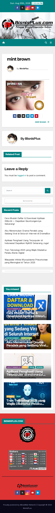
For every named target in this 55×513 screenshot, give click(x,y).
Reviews (40, 367)
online (31, 367)
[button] (46, 42)
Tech (18, 396)
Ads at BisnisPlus (14, 309)
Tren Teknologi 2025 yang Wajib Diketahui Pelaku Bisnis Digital (25, 404)
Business (10, 396)
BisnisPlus (24, 68)
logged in (21, 175)
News (34, 309)
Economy (26, 309)
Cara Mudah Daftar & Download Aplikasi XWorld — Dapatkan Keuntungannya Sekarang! (25, 221)
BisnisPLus (27, 508)
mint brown (40, 122)
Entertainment (13, 338)
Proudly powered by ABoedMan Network (19, 505)
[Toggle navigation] (51, 43)
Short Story (26, 338)
